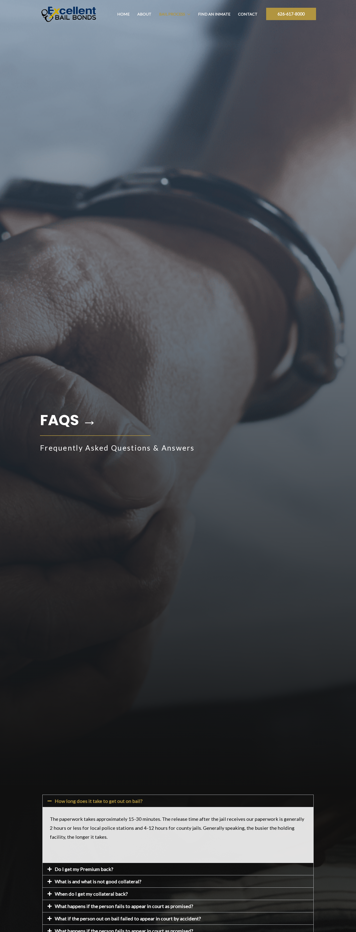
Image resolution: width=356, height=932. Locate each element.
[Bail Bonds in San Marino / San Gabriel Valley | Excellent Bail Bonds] (69, 13)
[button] (187, 14)
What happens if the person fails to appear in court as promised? (124, 906)
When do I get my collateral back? (91, 894)
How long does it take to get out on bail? (98, 801)
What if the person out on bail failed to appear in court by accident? (128, 918)
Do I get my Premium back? (84, 869)
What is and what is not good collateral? (98, 881)
